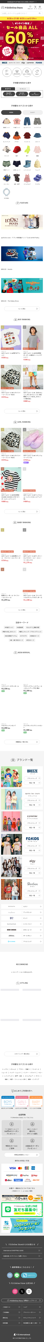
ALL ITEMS (27, 74)
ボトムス (13, 1036)
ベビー (40, 1039)
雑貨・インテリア (33, 1046)
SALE (37, 74)
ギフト (38, 1043)
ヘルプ (25, 1274)
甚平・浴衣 (18, 1043)
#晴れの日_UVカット (9, 598)
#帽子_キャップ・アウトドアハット (30, 598)
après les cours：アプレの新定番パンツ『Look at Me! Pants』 (20, 226)
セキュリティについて (29, 1284)
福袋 (6, 1046)
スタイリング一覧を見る (22, 1021)
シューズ (4, 1039)
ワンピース (35, 1036)
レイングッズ (8, 1043)
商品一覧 (32, 750)
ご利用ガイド (16, 1158)
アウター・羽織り (24, 1036)
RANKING (17, 74)
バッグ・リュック (15, 1039)
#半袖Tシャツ (9, 594)
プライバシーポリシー (29, 1279)
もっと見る (22, 275)
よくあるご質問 (27, 1158)
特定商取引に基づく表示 (30, 1290)
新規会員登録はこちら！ (22, 1122)
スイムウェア (29, 1043)
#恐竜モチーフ (34, 603)
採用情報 (5, 1290)
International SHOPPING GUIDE (13, 1217)
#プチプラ (23, 603)
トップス (5, 1036)
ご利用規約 (6, 1279)
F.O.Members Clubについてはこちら (22, 1084)
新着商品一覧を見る (22, 709)
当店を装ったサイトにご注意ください (15, 1223)
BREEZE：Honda (6, 247)
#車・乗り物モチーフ (16, 607)
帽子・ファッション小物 (17, 1046)
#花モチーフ (30, 607)
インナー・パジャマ (29, 1039)
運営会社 (5, 1284)
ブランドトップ (32, 745)
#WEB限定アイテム (11, 603)
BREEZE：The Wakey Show (10, 268)
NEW (7, 74)
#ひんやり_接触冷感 (33, 594)
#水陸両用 (20, 594)
